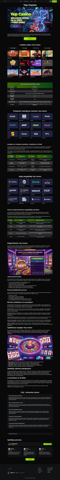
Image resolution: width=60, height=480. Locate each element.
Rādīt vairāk (30, 459)
